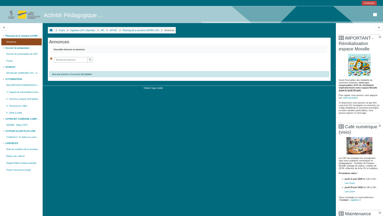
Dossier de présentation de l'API (22, 54)
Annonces (11, 41)
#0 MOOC (10, 67)
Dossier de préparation (17, 48)
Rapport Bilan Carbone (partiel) (21, 163)
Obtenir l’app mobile (153, 88)
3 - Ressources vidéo (16, 106)
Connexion (369, 3)
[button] (51, 60)
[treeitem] (21, 39)
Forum (9, 61)
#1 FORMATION (13, 79)
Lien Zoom (350, 183)
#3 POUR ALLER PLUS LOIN (20, 131)
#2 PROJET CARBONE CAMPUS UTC (22, 119)
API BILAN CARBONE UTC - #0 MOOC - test (23, 73)
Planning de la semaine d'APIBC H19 (22, 35)
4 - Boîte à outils (14, 112)
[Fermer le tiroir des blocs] (379, 27)
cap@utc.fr (355, 200)
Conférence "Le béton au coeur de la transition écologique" (23, 137)
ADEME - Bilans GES (17, 125)
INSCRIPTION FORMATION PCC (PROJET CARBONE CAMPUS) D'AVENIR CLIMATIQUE (23, 85)
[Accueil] (22, 14)
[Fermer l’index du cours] (4, 27)
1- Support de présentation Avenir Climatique (23, 92)
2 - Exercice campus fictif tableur (22, 99)
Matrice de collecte (15, 156)
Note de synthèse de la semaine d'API (23, 149)
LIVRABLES (11, 143)
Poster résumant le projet (18, 170)
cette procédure (350, 97)
